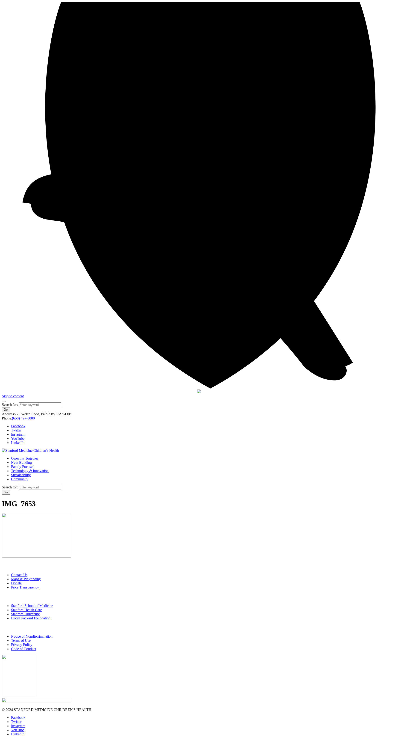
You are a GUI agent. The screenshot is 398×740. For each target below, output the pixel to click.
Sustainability (21, 475)
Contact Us (19, 575)
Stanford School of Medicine (32, 606)
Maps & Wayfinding (26, 579)
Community (19, 479)
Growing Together (24, 458)
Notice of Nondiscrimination (32, 636)
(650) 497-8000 (23, 418)
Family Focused (22, 467)
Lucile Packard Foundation (30, 618)
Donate (16, 583)
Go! (6, 409)
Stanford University (25, 614)
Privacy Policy (21, 645)
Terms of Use (21, 640)
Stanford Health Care (26, 610)
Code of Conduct (23, 649)
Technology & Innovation (30, 471)
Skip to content (13, 396)
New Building (21, 462)
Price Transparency (25, 587)
